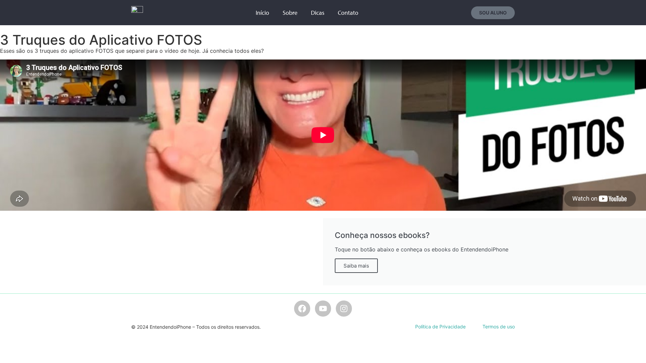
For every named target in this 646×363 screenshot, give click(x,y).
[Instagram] (344, 308)
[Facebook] (302, 308)
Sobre (290, 12)
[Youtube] (323, 308)
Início (262, 12)
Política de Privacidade (440, 326)
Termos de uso (498, 326)
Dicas (317, 12)
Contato (348, 12)
